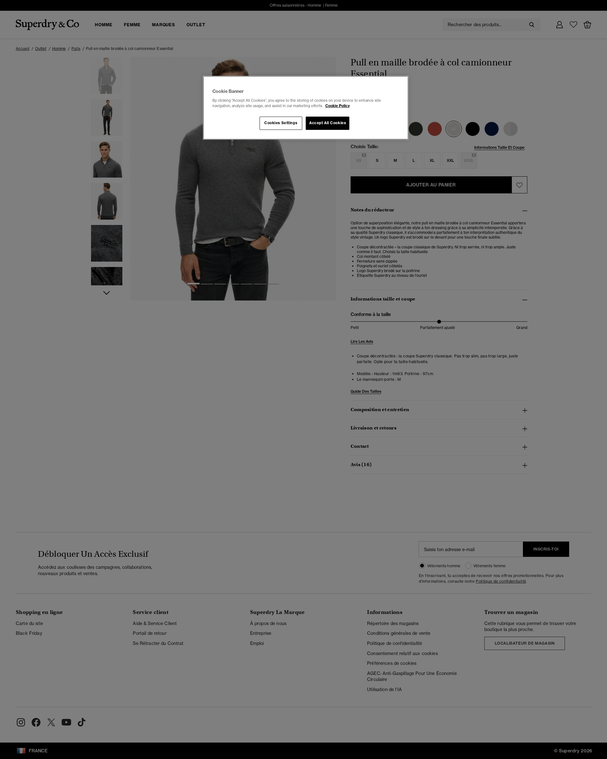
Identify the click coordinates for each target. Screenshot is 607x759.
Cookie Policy (337, 106)
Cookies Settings (280, 123)
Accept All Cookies (327, 123)
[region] (305, 108)
